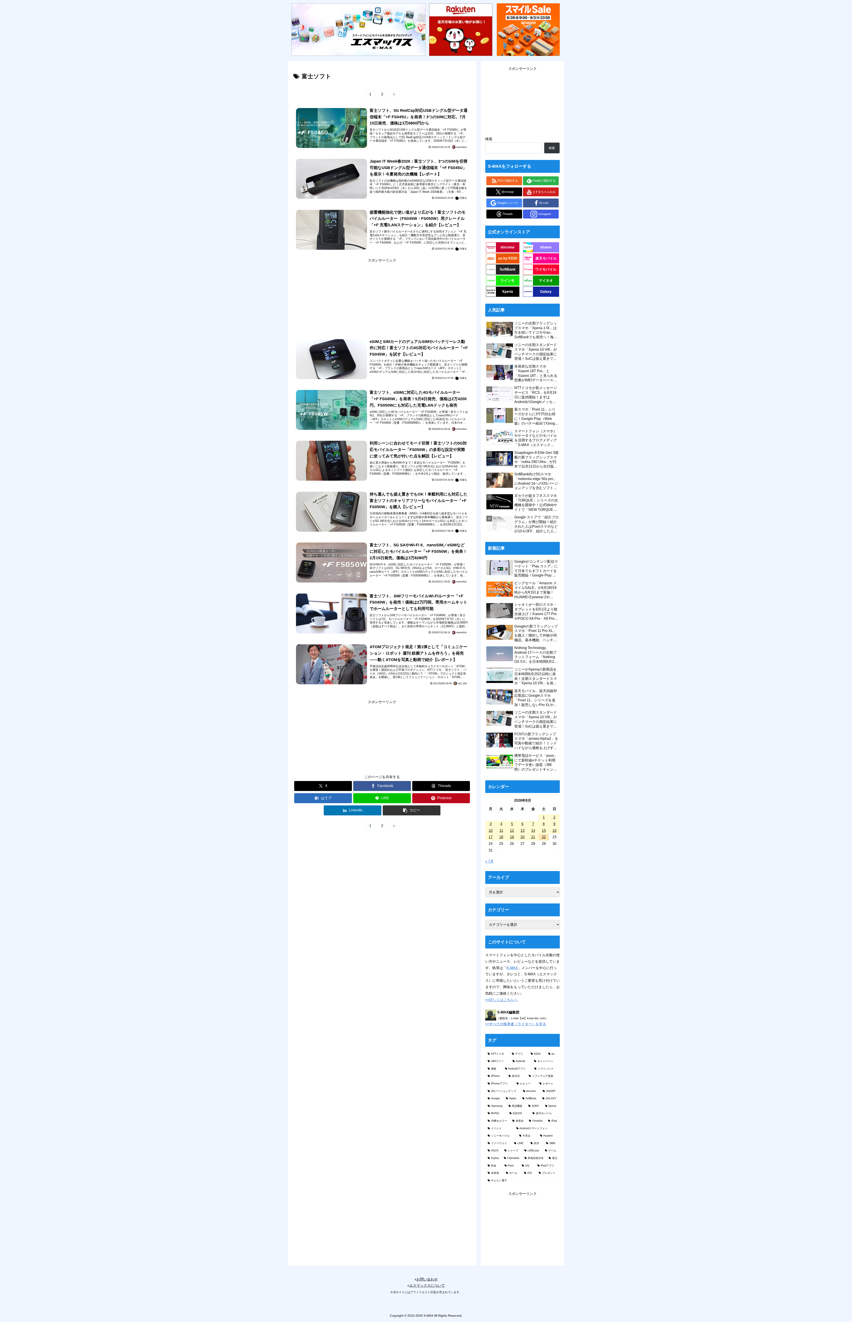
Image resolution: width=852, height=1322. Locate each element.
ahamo (546, 247)
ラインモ (507, 280)
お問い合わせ (427, 1279)
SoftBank (507, 269)
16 (554, 830)
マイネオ (546, 280)
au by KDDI (507, 258)
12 (512, 830)
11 (501, 830)
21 (533, 837)
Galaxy (546, 291)
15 (544, 830)
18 (501, 837)
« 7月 (489, 861)
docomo (508, 247)
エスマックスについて (427, 1285)
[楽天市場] (460, 29)
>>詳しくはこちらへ (501, 1000)
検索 (488, 139)
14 (533, 830)
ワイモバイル (545, 269)
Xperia (507, 291)
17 (491, 837)
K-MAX (512, 968)
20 (523, 837)
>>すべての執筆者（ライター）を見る (515, 1024)
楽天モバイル (546, 258)
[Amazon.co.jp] (528, 29)
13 (523, 830)
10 (491, 830)
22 (544, 837)
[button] (411, 810)
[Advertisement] (382, 295)
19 (512, 837)
